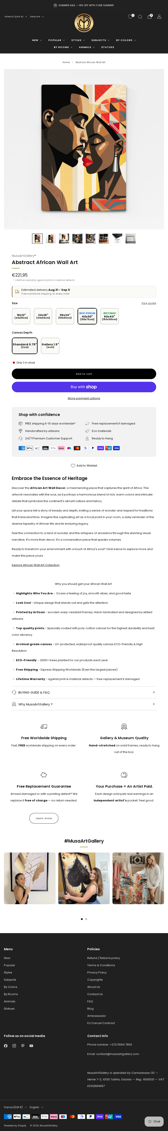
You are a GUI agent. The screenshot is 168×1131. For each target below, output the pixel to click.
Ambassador (96, 1016)
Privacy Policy (97, 972)
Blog (90, 1009)
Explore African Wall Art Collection (36, 565)
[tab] (82, 919)
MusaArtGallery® (24, 256)
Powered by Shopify (15, 1125)
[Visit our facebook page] (5, 1045)
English (35, 16)
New (35, 40)
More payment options (84, 398)
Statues (107, 47)
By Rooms (61, 47)
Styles (76, 40)
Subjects (98, 40)
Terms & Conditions (101, 965)
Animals (85, 47)
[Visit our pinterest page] (22, 1045)
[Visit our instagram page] (14, 1045)
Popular (54, 40)
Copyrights (95, 980)
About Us (93, 987)
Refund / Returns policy (103, 958)
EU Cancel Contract (101, 1023)
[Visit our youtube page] (31, 1045)
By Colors (124, 40)
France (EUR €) (14, 16)
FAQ (90, 1001)
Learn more (44, 818)
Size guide (149, 303)
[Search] (140, 16)
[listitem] (84, 5)
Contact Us (95, 994)
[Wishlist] (130, 16)
